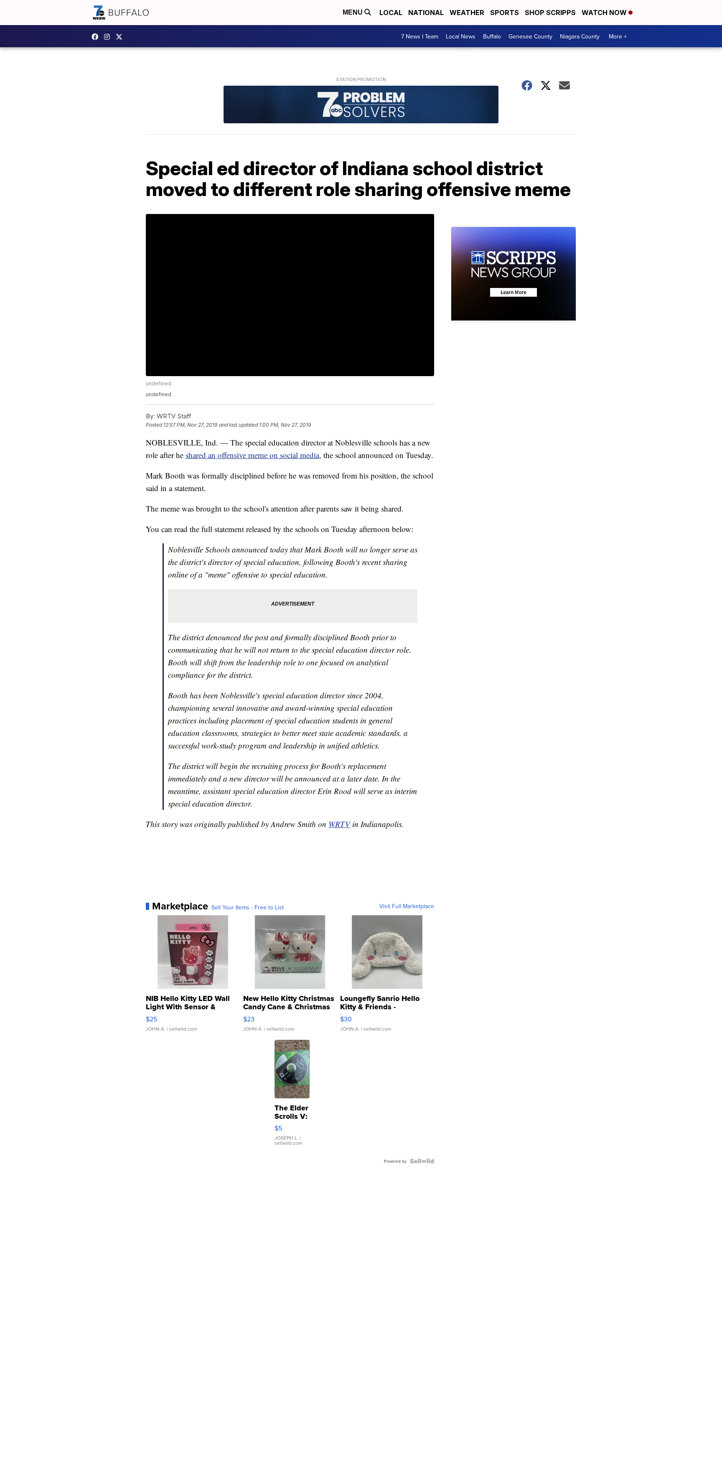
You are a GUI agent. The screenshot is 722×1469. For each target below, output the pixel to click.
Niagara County (580, 36)
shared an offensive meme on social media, (253, 455)
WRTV (339, 824)
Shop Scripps (550, 12)
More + (618, 36)
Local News (460, 36)
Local (390, 12)
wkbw (109, 36)
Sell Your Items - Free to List (247, 907)
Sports (504, 12)
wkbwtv (97, 36)
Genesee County (530, 36)
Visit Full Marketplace (406, 906)
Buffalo (492, 36)
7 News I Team (419, 36)
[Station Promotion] (361, 105)
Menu (353, 12)
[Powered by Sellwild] (422, 1161)
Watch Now (605, 12)
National (426, 12)
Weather (467, 12)
